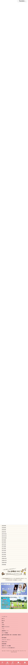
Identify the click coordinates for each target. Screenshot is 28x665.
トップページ (4, 616)
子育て (3, 624)
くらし (3, 628)
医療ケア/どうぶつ (5, 626)
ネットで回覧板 (5, 632)
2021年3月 (4, 552)
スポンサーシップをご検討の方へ (8, 647)
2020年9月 (4, 564)
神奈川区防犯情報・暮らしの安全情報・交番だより (11, 635)
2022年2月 (4, 529)
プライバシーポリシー (6, 639)
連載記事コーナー (5, 630)
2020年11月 (4, 560)
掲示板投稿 (4, 637)
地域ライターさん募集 (6, 645)
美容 (3, 622)
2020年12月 (4, 558)
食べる (3, 618)
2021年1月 (4, 556)
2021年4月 (4, 550)
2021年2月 (4, 554)
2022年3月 (4, 527)
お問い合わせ (4, 641)
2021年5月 (4, 548)
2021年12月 (4, 533)
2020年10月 (4, 562)
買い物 (3, 620)
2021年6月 (4, 546)
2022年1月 (4, 531)
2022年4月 (4, 525)
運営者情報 (4, 643)
